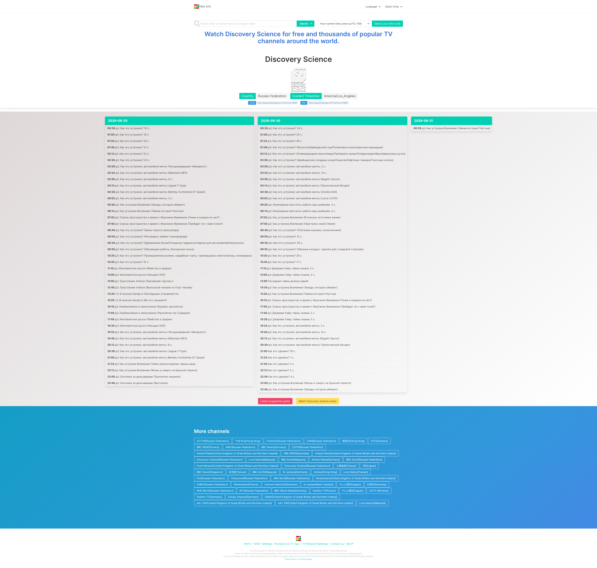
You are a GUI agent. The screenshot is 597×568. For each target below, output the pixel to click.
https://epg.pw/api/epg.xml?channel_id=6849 (328, 103)
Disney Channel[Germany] (243, 496)
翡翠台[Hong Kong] (353, 440)
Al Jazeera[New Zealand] (318, 484)
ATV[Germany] (379, 440)
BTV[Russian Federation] (254, 490)
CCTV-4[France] (379, 490)
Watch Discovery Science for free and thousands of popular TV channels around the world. (298, 37)
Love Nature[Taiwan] (355, 472)
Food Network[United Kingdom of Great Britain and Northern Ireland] (237, 465)
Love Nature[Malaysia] (262, 459)
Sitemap (267, 543)
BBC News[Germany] (273, 447)
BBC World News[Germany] (290, 490)
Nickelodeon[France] (246, 484)
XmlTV (247, 543)
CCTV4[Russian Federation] (213, 440)
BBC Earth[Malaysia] (293, 459)
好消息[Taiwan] (237, 472)
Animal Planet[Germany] (326, 459)
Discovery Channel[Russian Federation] (220, 459)
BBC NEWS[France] (208, 447)
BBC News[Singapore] (210, 472)
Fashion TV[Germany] (209, 496)
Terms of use (290, 559)
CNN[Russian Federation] (321, 440)
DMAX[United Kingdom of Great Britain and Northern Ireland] (301, 496)
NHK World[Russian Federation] (215, 490)
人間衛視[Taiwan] (346, 465)
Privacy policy (306, 559)
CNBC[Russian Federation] (212, 484)
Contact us (337, 543)
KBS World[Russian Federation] (292, 478)
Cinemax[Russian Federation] (283, 440)
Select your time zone (387, 23)
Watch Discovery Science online (317, 401)
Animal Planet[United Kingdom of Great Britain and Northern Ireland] (237, 453)
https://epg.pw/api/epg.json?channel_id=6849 (277, 103)
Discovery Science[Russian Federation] (307, 465)
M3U (257, 543)
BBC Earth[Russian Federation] (364, 459)
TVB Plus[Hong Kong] (247, 440)
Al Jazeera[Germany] (295, 472)
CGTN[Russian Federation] (307, 447)
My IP (350, 543)
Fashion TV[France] (324, 490)
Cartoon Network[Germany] (281, 484)
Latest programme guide (275, 401)
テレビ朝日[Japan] (350, 484)
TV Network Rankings (315, 543)
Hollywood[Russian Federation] (249, 478)
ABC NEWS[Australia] (296, 453)
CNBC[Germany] (376, 484)
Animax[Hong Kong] (325, 472)
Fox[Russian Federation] (211, 478)
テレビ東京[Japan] (352, 490)
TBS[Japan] (369, 465)
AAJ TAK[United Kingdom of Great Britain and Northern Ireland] (234, 503)
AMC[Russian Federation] (240, 447)
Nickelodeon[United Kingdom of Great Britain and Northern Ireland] (356, 478)
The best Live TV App (286, 543)
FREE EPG (205, 6)
